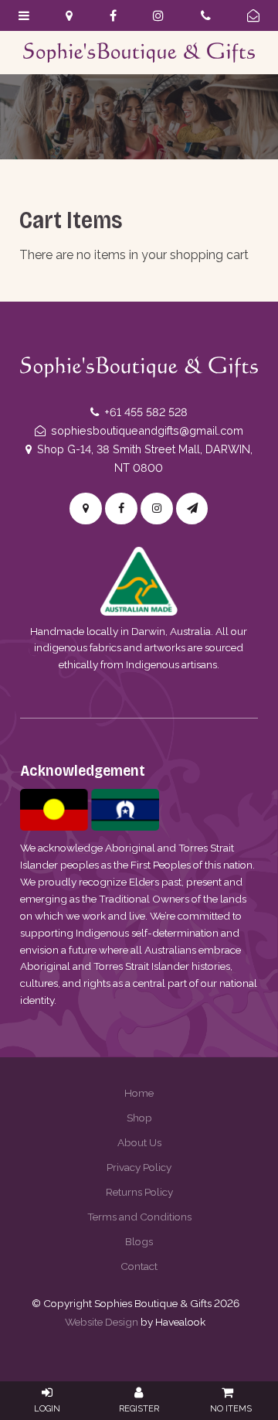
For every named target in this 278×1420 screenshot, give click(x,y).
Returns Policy (139, 1192)
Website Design (101, 1322)
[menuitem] (139, 1092)
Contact (139, 1266)
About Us (139, 1142)
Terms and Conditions (139, 1216)
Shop (139, 1117)
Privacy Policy (139, 1167)
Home (139, 1093)
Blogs (139, 1241)
